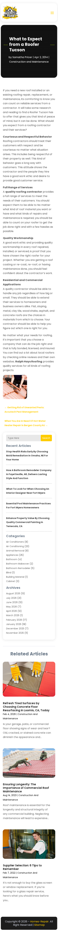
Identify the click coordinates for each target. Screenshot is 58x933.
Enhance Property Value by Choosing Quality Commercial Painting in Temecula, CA (27, 522)
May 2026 (11, 606)
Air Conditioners (15, 541)
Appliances (12, 555)
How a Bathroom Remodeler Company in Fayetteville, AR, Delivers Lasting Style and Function (28, 474)
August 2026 (13, 593)
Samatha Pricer (22, 57)
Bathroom (11, 559)
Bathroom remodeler (18, 568)
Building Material (15, 576)
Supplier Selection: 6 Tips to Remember (22, 867)
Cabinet (10, 581)
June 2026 (12, 602)
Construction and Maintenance (29, 62)
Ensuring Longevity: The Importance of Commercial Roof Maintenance (26, 787)
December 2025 (15, 628)
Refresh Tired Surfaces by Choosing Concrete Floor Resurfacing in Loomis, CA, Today (26, 706)
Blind (8, 572)
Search (46, 438)
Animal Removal (15, 550)
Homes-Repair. (39, 921)
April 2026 (11, 611)
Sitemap (39, 925)
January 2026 (13, 624)
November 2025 (15, 632)
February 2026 (14, 619)
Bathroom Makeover (17, 563)
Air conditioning (15, 546)
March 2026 (12, 615)
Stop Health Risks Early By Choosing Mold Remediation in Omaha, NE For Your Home (27, 455)
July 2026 (11, 598)
